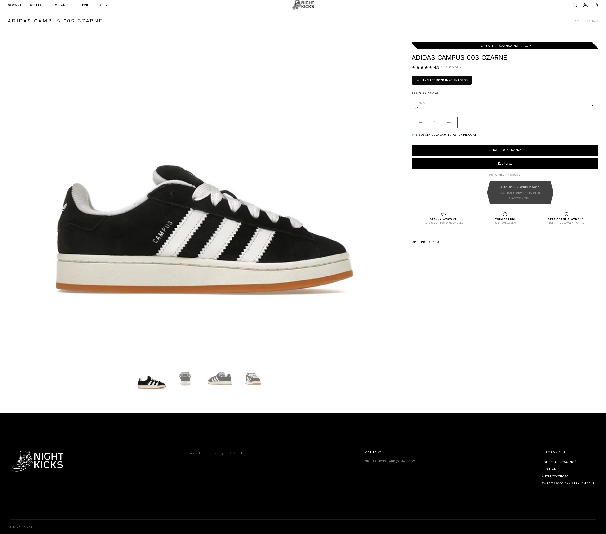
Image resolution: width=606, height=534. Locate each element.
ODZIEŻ (102, 5)
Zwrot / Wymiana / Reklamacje (568, 483)
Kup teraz (505, 163)
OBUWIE (82, 5)
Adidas (592, 21)
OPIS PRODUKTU (425, 242)
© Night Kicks (21, 526)
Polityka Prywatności (560, 462)
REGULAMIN (60, 5)
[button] (8, 196)
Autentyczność (555, 476)
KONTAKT (36, 5)
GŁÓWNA (15, 5)
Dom (578, 21)
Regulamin (551, 469)
